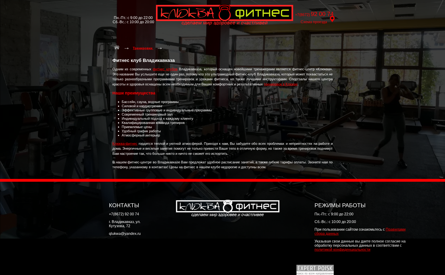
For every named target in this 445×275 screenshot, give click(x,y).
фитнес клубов (165, 69)
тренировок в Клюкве (281, 84)
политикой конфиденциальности (342, 250)
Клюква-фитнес (124, 144)
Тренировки (143, 48)
